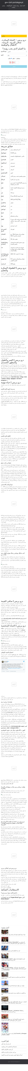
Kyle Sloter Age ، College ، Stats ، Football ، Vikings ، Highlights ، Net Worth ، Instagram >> (14, 378)
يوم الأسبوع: (3, 51)
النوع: (2, 55)
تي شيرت (17, 247)
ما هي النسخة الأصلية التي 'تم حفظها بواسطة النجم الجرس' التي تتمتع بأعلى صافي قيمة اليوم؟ (12, 1019)
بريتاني (8, 704)
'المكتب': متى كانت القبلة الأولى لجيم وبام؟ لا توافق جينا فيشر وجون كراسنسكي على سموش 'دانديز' (14, 1002)
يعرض (14, 66)
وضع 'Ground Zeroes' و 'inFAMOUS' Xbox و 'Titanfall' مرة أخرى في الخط (12, 1011)
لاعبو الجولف (9, 5)
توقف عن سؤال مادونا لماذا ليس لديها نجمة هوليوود (12, 985)
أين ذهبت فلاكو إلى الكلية (7, 1049)
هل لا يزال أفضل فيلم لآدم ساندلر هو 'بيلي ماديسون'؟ (13, 934)
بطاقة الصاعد (14, 250)
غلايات (8, 447)
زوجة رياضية (16, 5)
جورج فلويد (14, 654)
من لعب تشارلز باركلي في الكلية (8, 1052)
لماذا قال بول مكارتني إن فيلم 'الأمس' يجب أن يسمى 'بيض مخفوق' (13, 977)
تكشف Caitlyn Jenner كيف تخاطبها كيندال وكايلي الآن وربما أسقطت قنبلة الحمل (13, 959)
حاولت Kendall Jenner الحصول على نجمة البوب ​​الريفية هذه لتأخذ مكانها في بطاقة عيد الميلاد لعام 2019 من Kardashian (13, 969)
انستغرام (9, 887)
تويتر (8, 886)
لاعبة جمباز (22, 5)
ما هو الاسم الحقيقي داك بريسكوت (9, 1046)
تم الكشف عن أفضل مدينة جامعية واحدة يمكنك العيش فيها (13, 993)
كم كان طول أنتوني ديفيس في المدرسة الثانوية (11, 1055)
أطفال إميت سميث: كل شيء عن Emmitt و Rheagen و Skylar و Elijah (14, 1034)
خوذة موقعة (14, 249)
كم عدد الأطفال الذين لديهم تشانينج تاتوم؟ (10, 951)
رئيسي (3, 5)
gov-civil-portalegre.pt (14, 2)
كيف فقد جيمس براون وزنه (7, 783)
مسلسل (18, 58)
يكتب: (9, 58)
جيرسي (22, 247)
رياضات (13, 7)
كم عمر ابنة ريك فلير (6, 1044)
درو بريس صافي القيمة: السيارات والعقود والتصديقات (13, 618)
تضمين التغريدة (18, 242)
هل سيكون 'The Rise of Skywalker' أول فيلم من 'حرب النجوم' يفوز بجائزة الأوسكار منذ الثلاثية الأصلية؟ (13, 942)
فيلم (13, 58)
